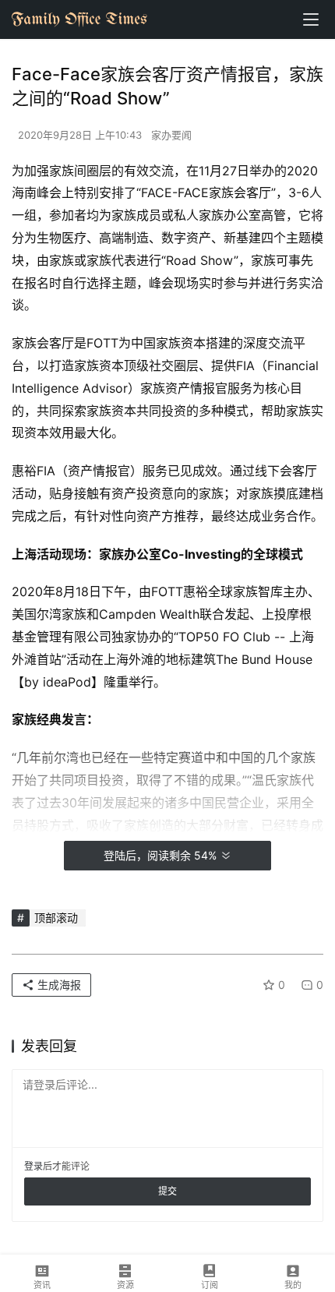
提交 (167, 1191)
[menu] (310, 19)
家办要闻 (171, 135)
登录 (33, 1166)
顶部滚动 (56, 917)
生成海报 (57, 984)
